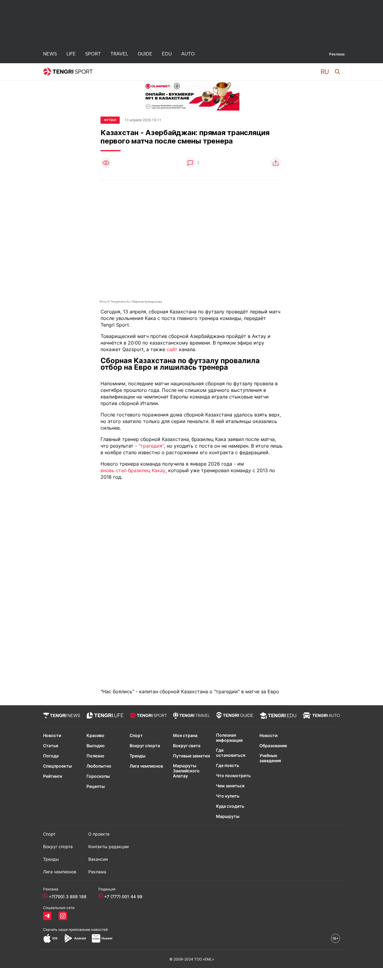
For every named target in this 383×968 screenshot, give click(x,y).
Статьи (50, 745)
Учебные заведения (270, 758)
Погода (51, 755)
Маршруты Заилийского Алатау (186, 770)
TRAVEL (119, 54)
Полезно (95, 755)
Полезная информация (229, 738)
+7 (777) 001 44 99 (123, 896)
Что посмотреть (233, 775)
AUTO (188, 54)
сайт (172, 349)
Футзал (110, 120)
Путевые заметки (191, 755)
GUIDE (145, 54)
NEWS (50, 54)
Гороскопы (98, 776)
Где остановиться (230, 753)
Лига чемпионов (146, 766)
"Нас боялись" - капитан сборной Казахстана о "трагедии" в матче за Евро (190, 691)
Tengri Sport (115, 325)
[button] (325, 71)
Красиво (95, 735)
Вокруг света (186, 745)
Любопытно (98, 766)
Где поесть (227, 765)
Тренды (137, 755)
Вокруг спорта (145, 745)
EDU (167, 54)
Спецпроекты (57, 766)
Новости (52, 735)
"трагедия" (151, 446)
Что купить (227, 796)
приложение (88, 929)
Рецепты (95, 786)
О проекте (99, 834)
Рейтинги (52, 776)
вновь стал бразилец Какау (133, 470)
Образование (273, 745)
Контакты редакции (108, 846)
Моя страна (185, 735)
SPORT (93, 54)
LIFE (71, 54)
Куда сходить (230, 806)
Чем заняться (230, 785)
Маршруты (227, 816)
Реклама (337, 54)
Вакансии (98, 859)
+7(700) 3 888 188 (67, 896)
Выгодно (95, 745)
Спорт (136, 735)
